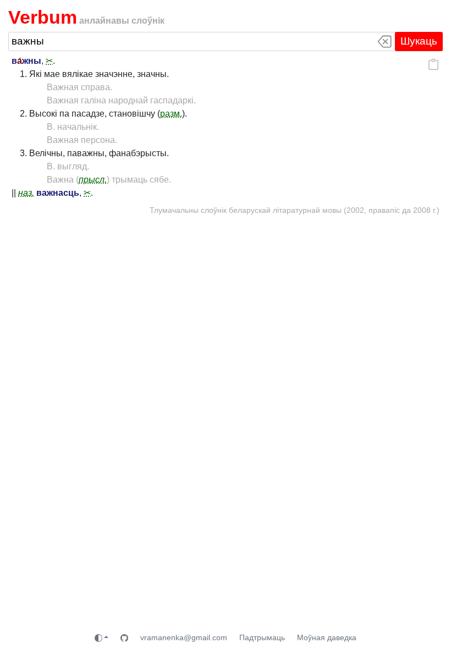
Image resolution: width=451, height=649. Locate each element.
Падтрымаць (262, 637)
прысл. (93, 179)
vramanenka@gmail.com (183, 637)
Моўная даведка (326, 637)
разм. (171, 113)
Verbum (42, 17)
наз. (26, 192)
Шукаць (418, 41)
